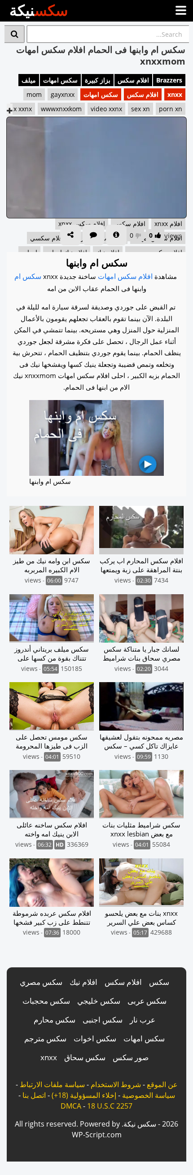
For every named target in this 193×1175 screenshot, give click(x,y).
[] (14, 34)
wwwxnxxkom (61, 108)
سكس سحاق (84, 1057)
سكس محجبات (46, 1001)
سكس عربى (147, 1001)
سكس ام (27, 276)
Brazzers (169, 80)
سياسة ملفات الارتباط (52, 1084)
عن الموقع (162, 1084)
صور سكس (131, 1057)
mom (34, 94)
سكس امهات (60, 80)
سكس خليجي (98, 1001)
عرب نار (142, 1019)
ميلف (29, 80)
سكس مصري (41, 982)
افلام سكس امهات (125, 276)
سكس (159, 982)
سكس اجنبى (103, 1019)
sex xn (140, 108)
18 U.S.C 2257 (109, 1106)
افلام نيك (83, 982)
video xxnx (106, 108)
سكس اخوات (95, 1038)
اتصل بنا (34, 1095)
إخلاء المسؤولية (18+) (84, 1095)
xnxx (174, 94)
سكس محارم (54, 1019)
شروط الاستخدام (116, 1084)
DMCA (71, 1106)
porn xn (170, 108)
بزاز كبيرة (97, 80)
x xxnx (22, 108)
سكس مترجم (45, 1038)
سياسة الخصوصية (148, 1095)
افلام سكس (133, 80)
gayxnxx (63, 94)
